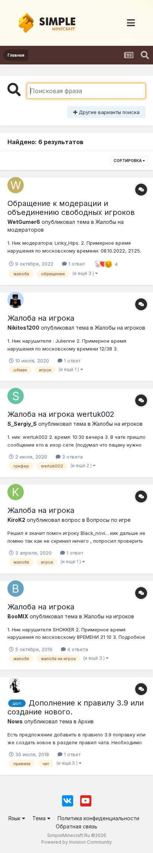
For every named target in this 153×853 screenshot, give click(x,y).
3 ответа (72, 457)
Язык (15, 818)
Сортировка (128, 160)
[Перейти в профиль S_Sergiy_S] (15, 396)
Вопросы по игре (109, 520)
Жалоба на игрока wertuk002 (60, 414)
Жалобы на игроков (120, 327)
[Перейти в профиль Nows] (15, 684)
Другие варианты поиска (108, 112)
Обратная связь (76, 826)
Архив (86, 721)
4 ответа (77, 649)
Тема (39, 818)
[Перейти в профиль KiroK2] (15, 492)
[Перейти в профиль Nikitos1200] (15, 300)
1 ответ (76, 264)
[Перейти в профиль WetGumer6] (15, 185)
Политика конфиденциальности (98, 818)
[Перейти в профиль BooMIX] (15, 588)
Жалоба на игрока (40, 318)
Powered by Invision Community (76, 842)
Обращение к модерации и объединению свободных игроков (71, 208)
